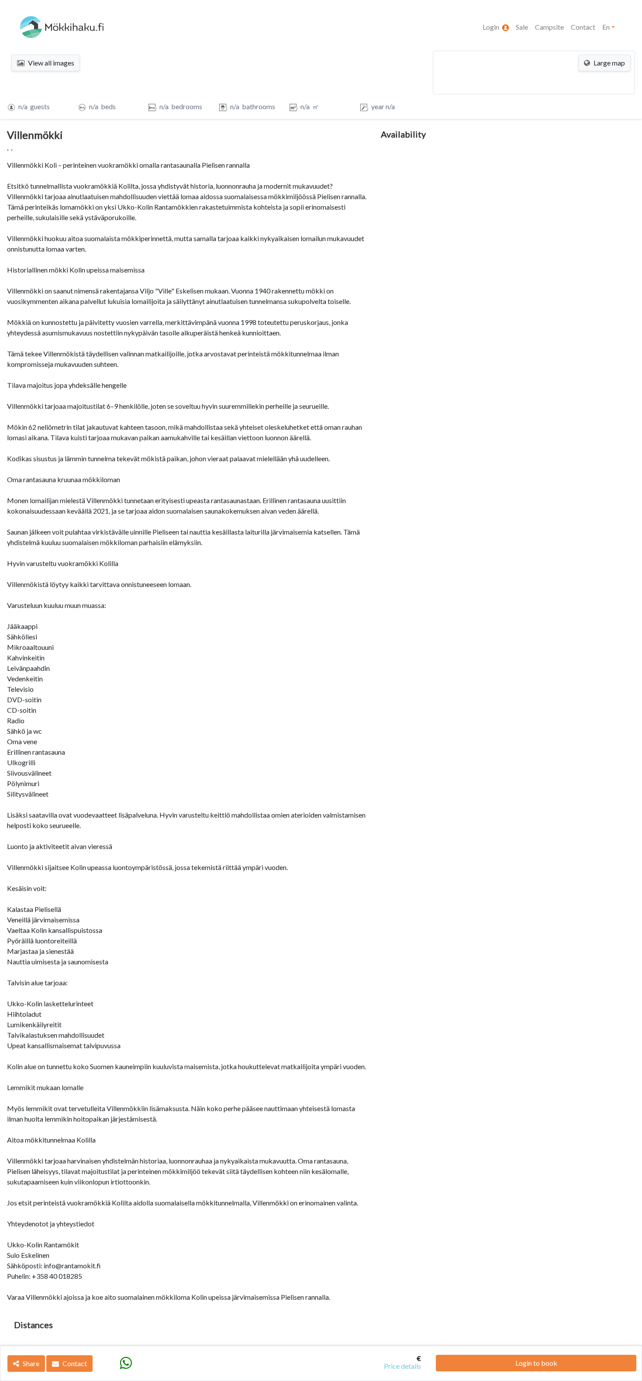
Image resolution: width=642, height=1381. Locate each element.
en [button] (606, 27)
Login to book (536, 1363)
